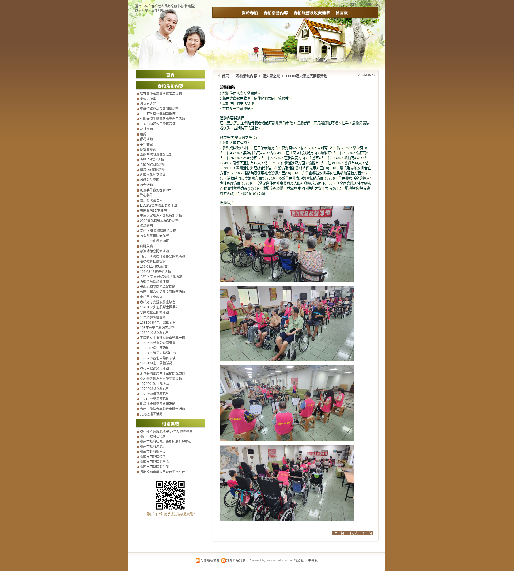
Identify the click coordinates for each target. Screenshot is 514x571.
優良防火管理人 (151, 200)
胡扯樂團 (146, 129)
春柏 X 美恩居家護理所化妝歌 (161, 277)
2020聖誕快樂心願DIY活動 (159, 221)
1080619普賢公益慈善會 (158, 343)
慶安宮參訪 (148, 149)
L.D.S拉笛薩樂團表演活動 (158, 205)
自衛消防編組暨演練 (154, 282)
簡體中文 (372, 4)
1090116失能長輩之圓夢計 (159, 307)
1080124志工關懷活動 (156, 363)
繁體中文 (356, 4)
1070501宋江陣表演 (154, 384)
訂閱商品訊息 (235, 560)
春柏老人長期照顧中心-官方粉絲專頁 (166, 431)
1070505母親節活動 (154, 394)
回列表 (353, 533)
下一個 (367, 533)
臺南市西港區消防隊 (154, 462)
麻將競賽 (146, 246)
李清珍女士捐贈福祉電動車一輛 (162, 338)
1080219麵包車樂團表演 (158, 358)
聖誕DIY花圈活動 (152, 170)
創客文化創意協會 (153, 175)
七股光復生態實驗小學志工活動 (162, 119)
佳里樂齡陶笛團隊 (153, 317)
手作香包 (146, 144)
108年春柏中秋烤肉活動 (157, 328)
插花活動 (146, 139)
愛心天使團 (148, 98)
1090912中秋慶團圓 (154, 241)
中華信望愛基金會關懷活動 (159, 109)
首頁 (225, 76)
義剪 (143, 134)
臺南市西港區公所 (153, 457)
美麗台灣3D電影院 (153, 210)
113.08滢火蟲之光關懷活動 (306, 76)
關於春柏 (250, 12)
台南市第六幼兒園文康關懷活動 (162, 292)
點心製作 (146, 195)
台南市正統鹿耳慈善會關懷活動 (162, 256)
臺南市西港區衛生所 (154, 467)
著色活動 (146, 185)
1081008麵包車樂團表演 (158, 322)
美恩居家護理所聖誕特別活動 (161, 216)
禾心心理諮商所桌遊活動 (157, 287)
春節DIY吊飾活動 (152, 165)
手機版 (313, 560)
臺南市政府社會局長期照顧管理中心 (165, 441)
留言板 (342, 12)
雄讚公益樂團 (149, 180)
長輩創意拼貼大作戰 (154, 236)
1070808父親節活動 (154, 389)
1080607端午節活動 (154, 348)
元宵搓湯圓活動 (151, 414)
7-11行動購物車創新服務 (158, 114)
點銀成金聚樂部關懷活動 (157, 404)
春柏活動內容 (276, 12)
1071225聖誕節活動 (154, 399)
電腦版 (299, 560)
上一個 (339, 533)
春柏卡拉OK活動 (152, 160)
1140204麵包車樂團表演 (158, 124)
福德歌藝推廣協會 (153, 261)
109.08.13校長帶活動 (155, 272)
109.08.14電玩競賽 (154, 266)
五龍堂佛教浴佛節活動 (156, 154)
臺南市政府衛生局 (153, 452)
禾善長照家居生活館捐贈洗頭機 (162, 373)
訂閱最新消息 (210, 560)
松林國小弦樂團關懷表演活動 (161, 93)
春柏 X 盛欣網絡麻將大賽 (158, 231)
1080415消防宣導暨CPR (158, 353)
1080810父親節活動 (154, 333)
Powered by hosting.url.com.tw (271, 560)
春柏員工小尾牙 (151, 297)
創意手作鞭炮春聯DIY (155, 190)
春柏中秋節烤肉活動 (154, 368)
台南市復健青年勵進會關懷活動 (162, 409)
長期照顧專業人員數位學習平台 (162, 472)
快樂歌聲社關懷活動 (154, 312)
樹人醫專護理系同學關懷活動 (161, 378)
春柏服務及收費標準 (312, 12)
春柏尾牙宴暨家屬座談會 (157, 302)
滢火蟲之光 (272, 76)
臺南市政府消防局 (153, 447)
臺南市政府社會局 (153, 436)
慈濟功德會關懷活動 (154, 251)
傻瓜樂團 (146, 226)
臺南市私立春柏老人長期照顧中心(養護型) (165, 6)
